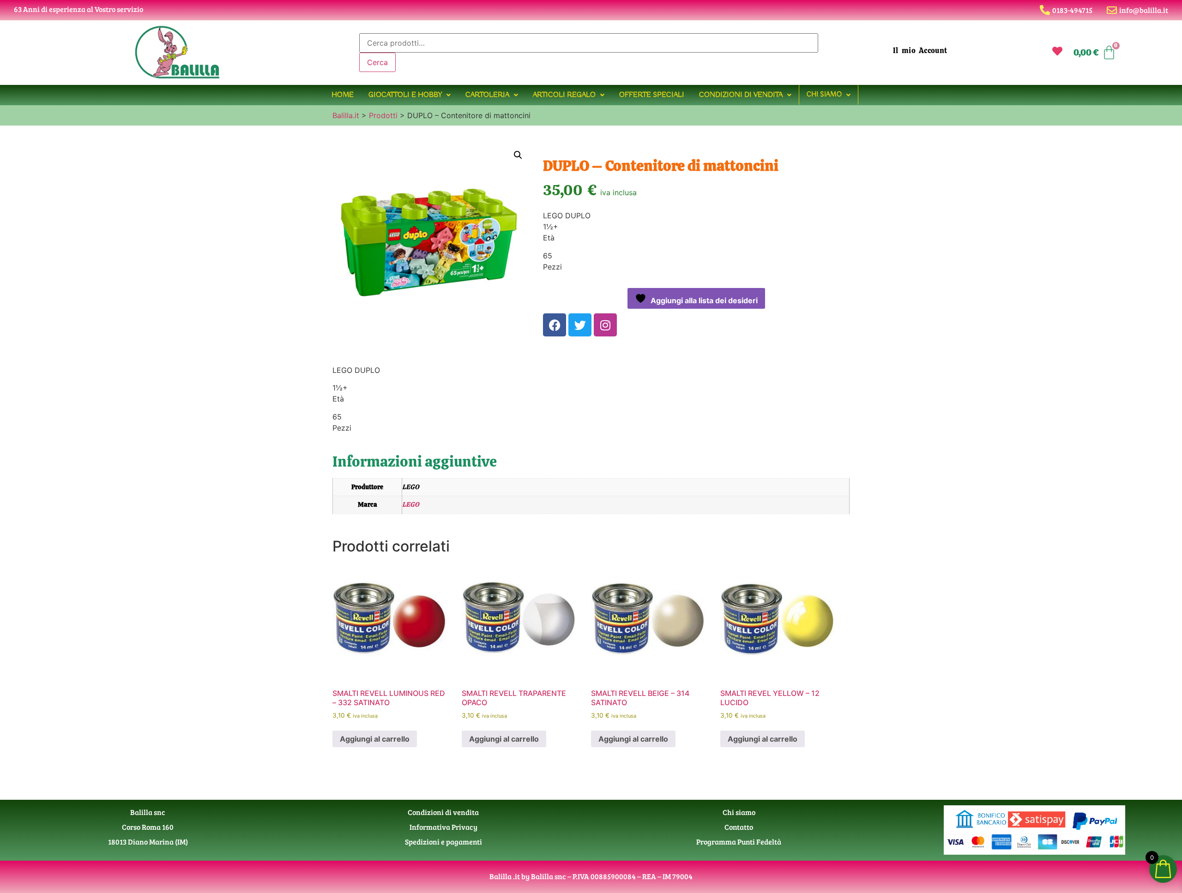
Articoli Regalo (564, 95)
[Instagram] (605, 324)
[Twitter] (579, 324)
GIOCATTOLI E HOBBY (405, 95)
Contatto (738, 827)
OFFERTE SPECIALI (651, 95)
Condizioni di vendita (741, 95)
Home (343, 95)
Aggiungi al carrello (375, 738)
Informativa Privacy (443, 827)
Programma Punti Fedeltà (738, 841)
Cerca (377, 62)
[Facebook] (554, 324)
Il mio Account (920, 50)
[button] (409, 95)
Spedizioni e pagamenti (443, 841)
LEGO (410, 504)
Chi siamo (824, 94)
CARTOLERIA (487, 95)
